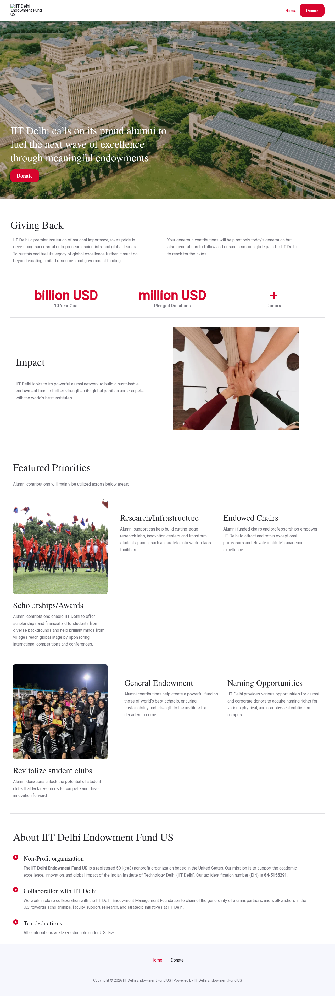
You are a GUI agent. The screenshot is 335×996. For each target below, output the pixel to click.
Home (290, 10)
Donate (312, 10)
